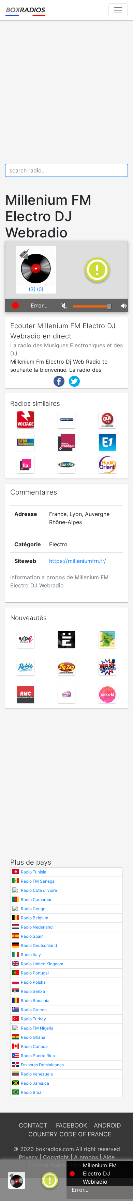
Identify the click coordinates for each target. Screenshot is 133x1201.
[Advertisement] (66, 92)
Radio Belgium (34, 917)
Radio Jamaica (35, 1083)
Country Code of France (70, 1134)
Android (107, 1125)
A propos (86, 1157)
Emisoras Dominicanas (42, 1064)
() (32, 289)
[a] (50, 1179)
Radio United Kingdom (42, 963)
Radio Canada (34, 1046)
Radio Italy (31, 954)
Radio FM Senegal (38, 881)
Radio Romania (35, 1000)
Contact (33, 1125)
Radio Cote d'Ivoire (39, 890)
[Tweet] (74, 380)
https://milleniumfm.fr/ (77, 560)
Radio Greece (34, 1009)
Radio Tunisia (33, 871)
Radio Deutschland (39, 945)
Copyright (56, 1157)
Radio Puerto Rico (38, 1055)
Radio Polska (33, 982)
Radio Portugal (35, 972)
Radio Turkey (33, 1018)
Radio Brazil (32, 1092)
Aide (109, 1157)
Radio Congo (33, 908)
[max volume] (122, 305)
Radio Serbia (33, 991)
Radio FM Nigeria (37, 1028)
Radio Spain (32, 936)
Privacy (28, 1157)
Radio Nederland (37, 927)
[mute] (62, 305)
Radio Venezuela (37, 1074)
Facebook (71, 1125)
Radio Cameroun (37, 899)
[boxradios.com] (25, 10)
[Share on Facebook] (59, 380)
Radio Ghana (33, 1037)
